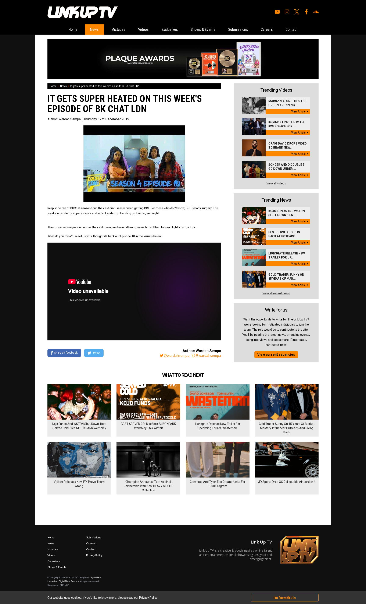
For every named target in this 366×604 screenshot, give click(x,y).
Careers (267, 29)
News (94, 29)
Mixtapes (118, 29)
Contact (292, 29)
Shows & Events (203, 29)
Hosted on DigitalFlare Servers (63, 581)
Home (72, 29)
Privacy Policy (94, 555)
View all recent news (276, 293)
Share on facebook (66, 352)
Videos (143, 29)
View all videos (276, 183)
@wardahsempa (176, 355)
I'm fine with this (285, 597)
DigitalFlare (95, 577)
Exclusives (169, 29)
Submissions (238, 29)
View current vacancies (276, 355)
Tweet (96, 352)
